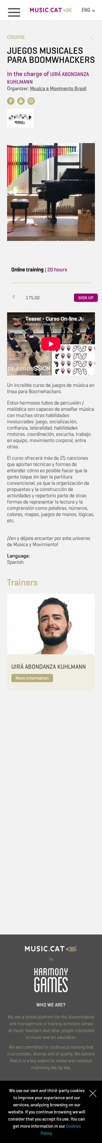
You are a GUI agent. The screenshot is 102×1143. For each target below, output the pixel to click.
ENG (86, 10)
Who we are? (51, 1005)
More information (32, 678)
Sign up (86, 297)
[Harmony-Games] (51, 979)
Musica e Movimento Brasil (58, 88)
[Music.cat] (51, 12)
